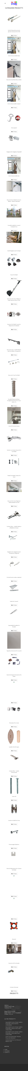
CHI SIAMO (7, 1051)
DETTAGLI (14, 35)
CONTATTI (7, 1052)
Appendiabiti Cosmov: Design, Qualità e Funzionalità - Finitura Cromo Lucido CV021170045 (14, 1028)
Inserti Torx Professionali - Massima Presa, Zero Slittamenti (13, 1037)
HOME (5, 1049)
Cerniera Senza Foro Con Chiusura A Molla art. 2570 (13, 1040)
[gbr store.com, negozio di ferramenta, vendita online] (14, 3)
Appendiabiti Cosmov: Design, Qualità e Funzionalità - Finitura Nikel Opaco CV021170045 (14, 1033)
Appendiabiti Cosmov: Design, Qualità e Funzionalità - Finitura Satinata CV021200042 (14, 1024)
